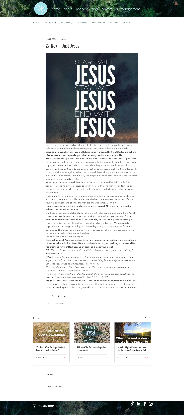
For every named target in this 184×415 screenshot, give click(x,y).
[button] (176, 3)
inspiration (114, 22)
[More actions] (136, 39)
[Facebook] (144, 403)
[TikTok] (132, 403)
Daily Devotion (98, 22)
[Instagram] (150, 403)
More (125, 22)
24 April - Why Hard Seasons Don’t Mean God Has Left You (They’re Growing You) (132, 348)
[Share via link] (65, 296)
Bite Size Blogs (67, 22)
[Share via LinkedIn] (59, 296)
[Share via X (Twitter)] (53, 296)
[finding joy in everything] (92, 332)
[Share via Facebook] (47, 296)
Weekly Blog (50, 22)
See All (148, 318)
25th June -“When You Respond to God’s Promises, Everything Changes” (50, 348)
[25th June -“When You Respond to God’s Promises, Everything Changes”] (51, 332)
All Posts (36, 22)
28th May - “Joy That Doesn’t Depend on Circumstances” (91, 348)
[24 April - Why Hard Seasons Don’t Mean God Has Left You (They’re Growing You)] (133, 332)
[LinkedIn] (138, 403)
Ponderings (82, 22)
